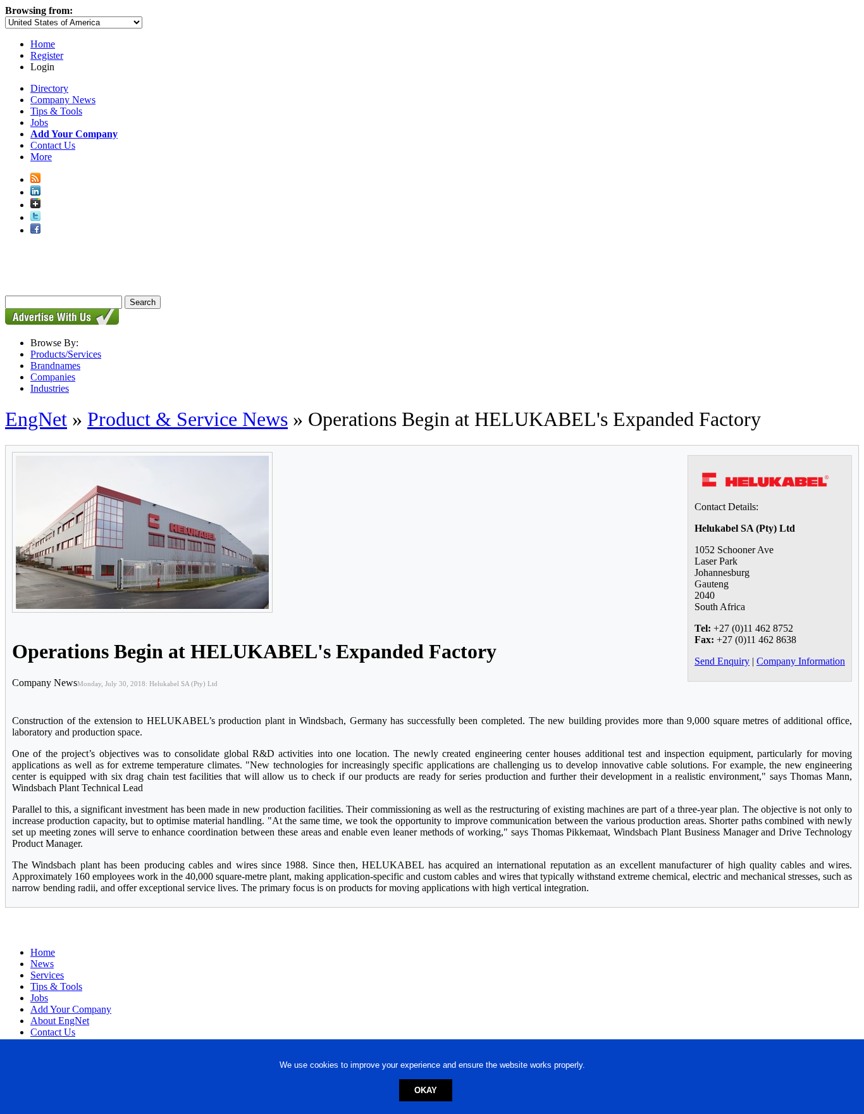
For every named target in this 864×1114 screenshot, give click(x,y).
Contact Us (52, 145)
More (41, 156)
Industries (49, 388)
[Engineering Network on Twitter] (35, 217)
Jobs (39, 122)
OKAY (425, 1090)
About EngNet (59, 1020)
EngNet (36, 419)
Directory (49, 88)
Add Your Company (70, 1009)
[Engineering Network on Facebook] (35, 230)
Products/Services (65, 354)
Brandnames (55, 365)
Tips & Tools (56, 111)
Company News (63, 99)
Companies (52, 377)
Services (47, 975)
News (42, 963)
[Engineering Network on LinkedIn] (35, 192)
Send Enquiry (722, 661)
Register (46, 55)
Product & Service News (187, 419)
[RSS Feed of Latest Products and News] (35, 179)
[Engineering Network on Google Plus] (35, 204)
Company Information (800, 661)
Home (42, 44)
